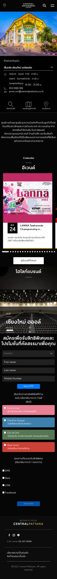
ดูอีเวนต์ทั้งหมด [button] (28, 261)
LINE (7, 485)
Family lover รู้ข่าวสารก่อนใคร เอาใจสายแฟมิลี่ (20, 410)
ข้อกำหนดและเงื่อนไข (16, 556)
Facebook (10, 493)
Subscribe (28, 503)
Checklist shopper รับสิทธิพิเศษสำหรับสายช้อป (17, 422)
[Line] (18, 536)
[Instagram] (13, 536)
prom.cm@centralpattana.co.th (26, 91)
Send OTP (28, 386)
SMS (7, 471)
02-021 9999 (25, 541)
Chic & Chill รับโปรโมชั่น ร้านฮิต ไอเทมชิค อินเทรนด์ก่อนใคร (26, 434)
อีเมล (7, 478)
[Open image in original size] (28, 5)
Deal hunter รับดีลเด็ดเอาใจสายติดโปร (16, 447)
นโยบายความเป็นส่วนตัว (17, 553)
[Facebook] (9, 536)
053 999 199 (16, 88)
